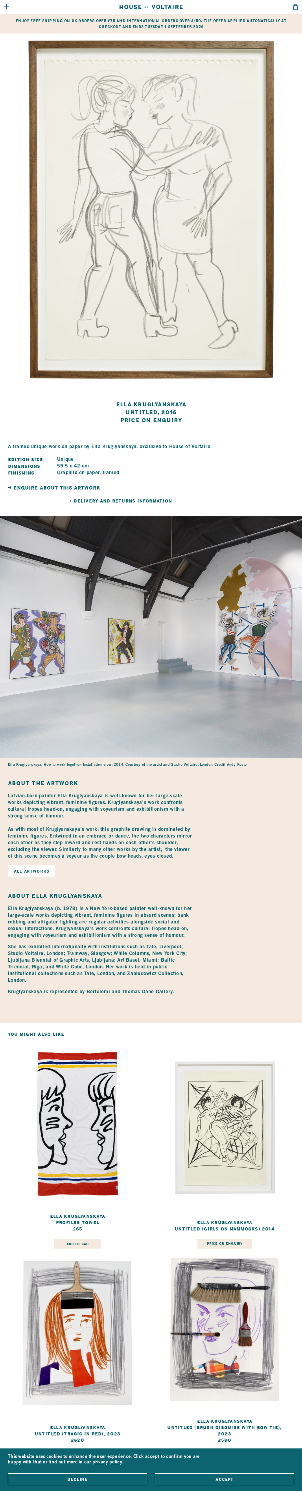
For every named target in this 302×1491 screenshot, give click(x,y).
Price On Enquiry (225, 1243)
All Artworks (31, 871)
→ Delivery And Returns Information (120, 501)
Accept (224, 1479)
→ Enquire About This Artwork (54, 488)
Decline (77, 1479)
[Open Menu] (6, 6)
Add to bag (77, 1244)
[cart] (295, 7)
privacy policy (107, 1462)
